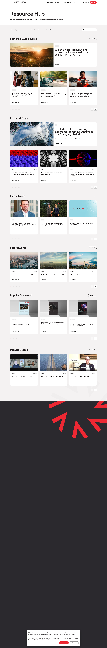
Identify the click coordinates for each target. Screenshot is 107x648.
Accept (63, 642)
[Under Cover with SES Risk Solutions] (24, 370)
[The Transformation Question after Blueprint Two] (53, 166)
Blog (15, 30)
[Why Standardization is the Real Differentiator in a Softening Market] (24, 166)
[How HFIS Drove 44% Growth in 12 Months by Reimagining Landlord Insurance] (24, 88)
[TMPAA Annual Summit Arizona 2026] (53, 267)
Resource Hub (76, 2)
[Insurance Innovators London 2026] (24, 267)
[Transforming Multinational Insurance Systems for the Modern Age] (53, 317)
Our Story (85, 2)
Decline (73, 642)
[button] (12, 109)
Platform (57, 2)
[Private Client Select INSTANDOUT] (53, 370)
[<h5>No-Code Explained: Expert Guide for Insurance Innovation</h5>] (83, 317)
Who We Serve (66, 2)
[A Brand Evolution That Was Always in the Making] (83, 217)
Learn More (14, 102)
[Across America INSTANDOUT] (83, 370)
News (21, 30)
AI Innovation (50, 2)
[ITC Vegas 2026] (83, 267)
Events (33, 30)
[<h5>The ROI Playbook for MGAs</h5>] (24, 317)
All (11, 30)
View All (91, 38)
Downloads (41, 30)
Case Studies (50, 30)
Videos (27, 30)
